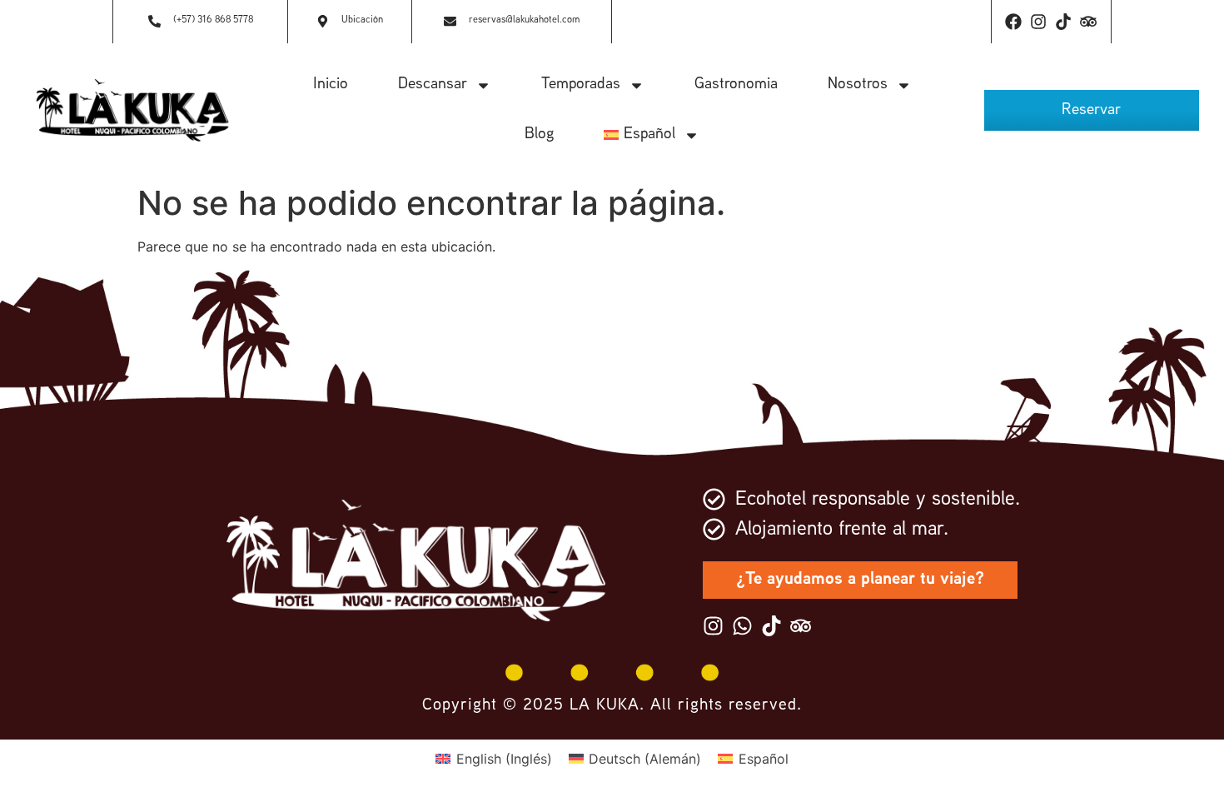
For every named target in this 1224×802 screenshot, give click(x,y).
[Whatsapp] (742, 625)
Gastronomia (736, 84)
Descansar (432, 84)
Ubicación (362, 20)
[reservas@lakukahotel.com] (450, 22)
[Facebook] (1013, 21)
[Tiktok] (1063, 21)
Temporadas (580, 84)
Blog (539, 134)
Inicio (330, 84)
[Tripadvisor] (1088, 21)
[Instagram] (1038, 21)
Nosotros (858, 84)
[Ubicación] (322, 22)
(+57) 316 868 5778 (213, 20)
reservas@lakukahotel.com (524, 20)
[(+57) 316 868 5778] (154, 22)
